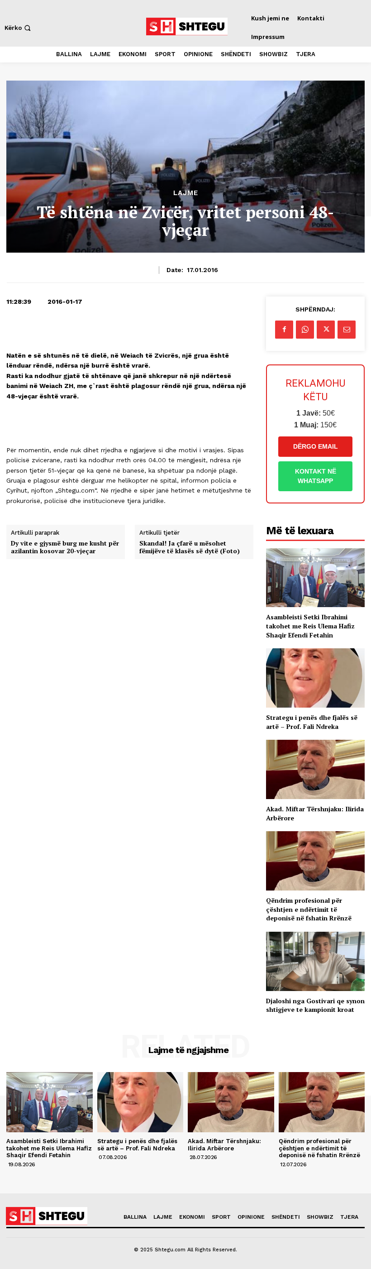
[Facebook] (284, 330)
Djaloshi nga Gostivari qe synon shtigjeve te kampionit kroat (315, 1005)
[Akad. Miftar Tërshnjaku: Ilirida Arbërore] (315, 769)
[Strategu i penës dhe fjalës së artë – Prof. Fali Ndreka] (315, 678)
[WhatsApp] (305, 330)
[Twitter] (326, 330)
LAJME (185, 193)
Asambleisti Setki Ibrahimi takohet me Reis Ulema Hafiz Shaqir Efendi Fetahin (310, 626)
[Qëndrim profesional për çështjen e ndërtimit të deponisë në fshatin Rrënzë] (315, 861)
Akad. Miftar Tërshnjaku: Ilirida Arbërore (224, 1145)
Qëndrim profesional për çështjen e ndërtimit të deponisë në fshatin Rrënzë (309, 909)
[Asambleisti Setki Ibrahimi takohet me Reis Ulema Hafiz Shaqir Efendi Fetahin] (315, 578)
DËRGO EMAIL (315, 446)
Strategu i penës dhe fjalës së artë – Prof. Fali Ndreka (311, 722)
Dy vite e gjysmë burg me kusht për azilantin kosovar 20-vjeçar (65, 547)
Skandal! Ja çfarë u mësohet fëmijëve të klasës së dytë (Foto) (189, 547)
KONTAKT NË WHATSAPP (315, 476)
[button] (19, 28)
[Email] (347, 330)
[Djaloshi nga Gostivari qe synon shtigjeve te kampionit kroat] (315, 961)
